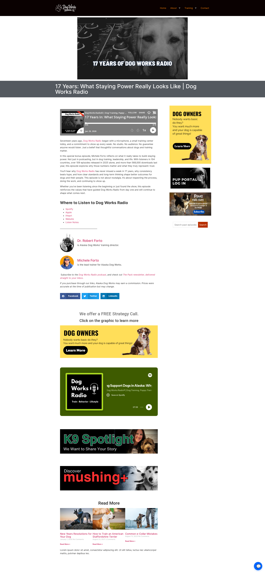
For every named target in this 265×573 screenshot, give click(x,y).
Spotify (69, 209)
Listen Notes (72, 222)
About (173, 8)
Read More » (65, 544)
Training (189, 8)
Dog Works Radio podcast (92, 274)
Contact (205, 8)
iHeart (69, 215)
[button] (70, 296)
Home (163, 8)
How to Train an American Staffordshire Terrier (108, 535)
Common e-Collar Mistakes (141, 533)
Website (70, 219)
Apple (69, 212)
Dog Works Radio (92, 140)
